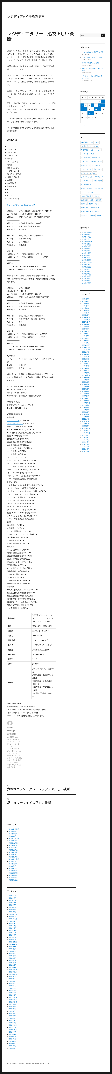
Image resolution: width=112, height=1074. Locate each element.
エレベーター (13, 746)
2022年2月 (12, 1020)
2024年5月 (12, 958)
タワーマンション (13, 753)
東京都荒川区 (13, 873)
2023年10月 (13, 974)
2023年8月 (12, 979)
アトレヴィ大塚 (13, 420)
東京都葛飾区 (13, 875)
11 (85, 109)
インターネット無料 (87, 154)
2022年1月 (12, 1023)
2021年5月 (12, 1041)
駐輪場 (13, 767)
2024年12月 (13, 942)
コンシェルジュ (86, 169)
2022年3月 (12, 1018)
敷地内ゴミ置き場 (87, 211)
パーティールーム (87, 188)
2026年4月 (12, 905)
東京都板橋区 (13, 857)
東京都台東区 (13, 841)
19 (89, 113)
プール (83, 192)
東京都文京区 (13, 850)
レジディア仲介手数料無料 (26, 16)
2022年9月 (12, 1004)
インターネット (96, 150)
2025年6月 (12, 928)
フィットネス (99, 188)
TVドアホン (85, 150)
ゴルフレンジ (97, 169)
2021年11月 (13, 1027)
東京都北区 (12, 836)
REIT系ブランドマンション (89, 146)
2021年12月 (13, 1025)
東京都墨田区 (13, 845)
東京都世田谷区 (14, 829)
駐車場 (92, 215)
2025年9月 (12, 921)
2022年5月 (12, 1014)
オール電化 (84, 161)
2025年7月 (12, 926)
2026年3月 (12, 907)
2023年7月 (12, 981)
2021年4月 (12, 1044)
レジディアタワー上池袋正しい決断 (21, 205)
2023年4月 (12, 988)
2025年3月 (12, 935)
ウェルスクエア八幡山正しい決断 (92, 52)
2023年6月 (12, 983)
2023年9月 (12, 977)
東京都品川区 (13, 843)
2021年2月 (12, 1048)
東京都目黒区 (13, 868)
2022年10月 (13, 1002)
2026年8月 (12, 896)
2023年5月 (12, 986)
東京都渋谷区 (13, 864)
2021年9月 (12, 1032)
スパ (94, 173)
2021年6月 (12, 1039)
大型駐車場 (84, 208)
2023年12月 (13, 970)
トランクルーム (86, 181)
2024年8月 (12, 951)
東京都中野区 (13, 834)
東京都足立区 (13, 880)
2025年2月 (12, 937)
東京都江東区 (13, 861)
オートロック (96, 157)
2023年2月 (12, 993)
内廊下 (19, 758)
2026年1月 (12, 912)
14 (96, 109)
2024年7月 (12, 953)
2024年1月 (12, 967)
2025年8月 (12, 923)
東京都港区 (12, 866)
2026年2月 (12, 910)
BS (16, 737)
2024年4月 (13, 960)
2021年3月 (12, 1046)
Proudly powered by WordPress (37, 1064)
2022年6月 (12, 1011)
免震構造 (84, 200)
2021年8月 (12, 1034)
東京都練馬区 (13, 871)
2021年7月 (12, 1037)
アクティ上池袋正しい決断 (90, 63)
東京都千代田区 (14, 838)
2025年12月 (13, 914)
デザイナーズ (99, 177)
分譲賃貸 (98, 200)
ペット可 (13, 758)
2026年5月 (12, 903)
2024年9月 (12, 949)
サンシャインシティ (15, 423)
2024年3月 (12, 963)
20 (93, 113)
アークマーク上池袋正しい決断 (92, 57)
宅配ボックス (94, 208)
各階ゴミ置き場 (12, 760)
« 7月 (85, 125)
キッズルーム (85, 165)
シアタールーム (16, 751)
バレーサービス (86, 184)
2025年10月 (13, 919)
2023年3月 (12, 990)
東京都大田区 (13, 848)
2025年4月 (12, 933)
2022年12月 (13, 997)
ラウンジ (96, 196)
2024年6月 (12, 956)
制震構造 (84, 204)
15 (99, 109)
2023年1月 (12, 995)
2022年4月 (12, 1016)
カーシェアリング (96, 161)
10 (82, 109)
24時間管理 (11, 737)
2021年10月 (13, 1030)
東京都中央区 (13, 831)
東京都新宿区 (13, 852)
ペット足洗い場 (86, 196)
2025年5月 (12, 930)
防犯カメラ (15, 765)
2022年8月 (12, 1007)
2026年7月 (12, 898)
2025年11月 (13, 917)
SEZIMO (10, 728)
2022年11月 (13, 1000)
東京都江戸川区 (14, 859)
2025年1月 (12, 940)
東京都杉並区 (13, 854)
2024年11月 (13, 944)
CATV (9, 739)
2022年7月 (12, 1009)
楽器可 (97, 211)
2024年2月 (12, 965)
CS (13, 739)
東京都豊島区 (11, 734)
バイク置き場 (97, 181)
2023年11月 (13, 972)
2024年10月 (13, 947)
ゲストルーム (96, 165)
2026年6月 (12, 900)
